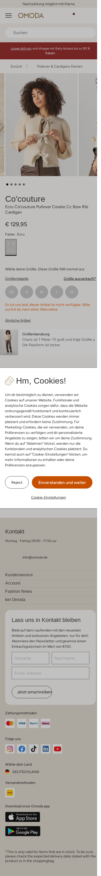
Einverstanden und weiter (62, 482)
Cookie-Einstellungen (48, 497)
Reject (16, 482)
